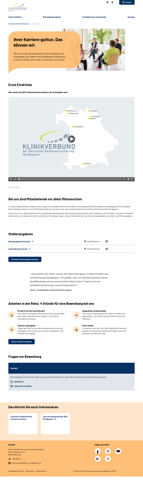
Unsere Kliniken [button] (14, 17)
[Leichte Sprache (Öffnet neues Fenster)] (112, 2)
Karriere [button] (131, 17)
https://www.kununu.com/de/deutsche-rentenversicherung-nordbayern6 (98, 459)
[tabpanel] (71, 142)
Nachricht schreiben (23, 386)
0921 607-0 (18, 382)
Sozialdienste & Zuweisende (94, 17)
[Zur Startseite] (71, 7)
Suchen (128, 2)
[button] (127, 2)
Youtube (118, 450)
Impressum (30, 471)
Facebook (98, 450)
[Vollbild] (132, 179)
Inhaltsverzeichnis (16, 471)
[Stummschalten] (128, 179)
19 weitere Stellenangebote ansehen (24, 259)
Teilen (108, 459)
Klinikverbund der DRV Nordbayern (19, 24)
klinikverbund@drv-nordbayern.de (26, 463)
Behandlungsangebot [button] (52, 17)
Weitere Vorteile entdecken (21, 342)
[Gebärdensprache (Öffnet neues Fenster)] (107, 2)
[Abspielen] (71, 139)
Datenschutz (41, 471)
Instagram (108, 450)
